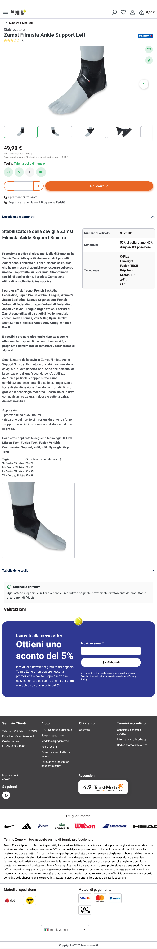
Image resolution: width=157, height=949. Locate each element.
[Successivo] (143, 84)
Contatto (84, 729)
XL (41, 172)
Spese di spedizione (52, 735)
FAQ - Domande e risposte (56, 729)
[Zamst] (145, 36)
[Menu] (5, 12)
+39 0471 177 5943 (25, 731)
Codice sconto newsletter (113, 676)
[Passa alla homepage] (18, 12)
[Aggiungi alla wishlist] (149, 49)
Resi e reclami (49, 746)
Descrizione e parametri (18, 217)
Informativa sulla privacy (131, 739)
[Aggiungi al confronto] (149, 60)
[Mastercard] (100, 898)
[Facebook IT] (6, 795)
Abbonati (113, 662)
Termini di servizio (90, 676)
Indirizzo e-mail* (92, 643)
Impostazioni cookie (6, 777)
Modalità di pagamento (55, 741)
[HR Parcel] (29, 900)
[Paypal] (115, 898)
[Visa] (84, 898)
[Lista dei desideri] (123, 12)
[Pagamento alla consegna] (84, 909)
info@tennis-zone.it (22, 736)
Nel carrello (99, 186)
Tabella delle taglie (15, 570)
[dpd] (10, 900)
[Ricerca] (114, 12)
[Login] (132, 12)
